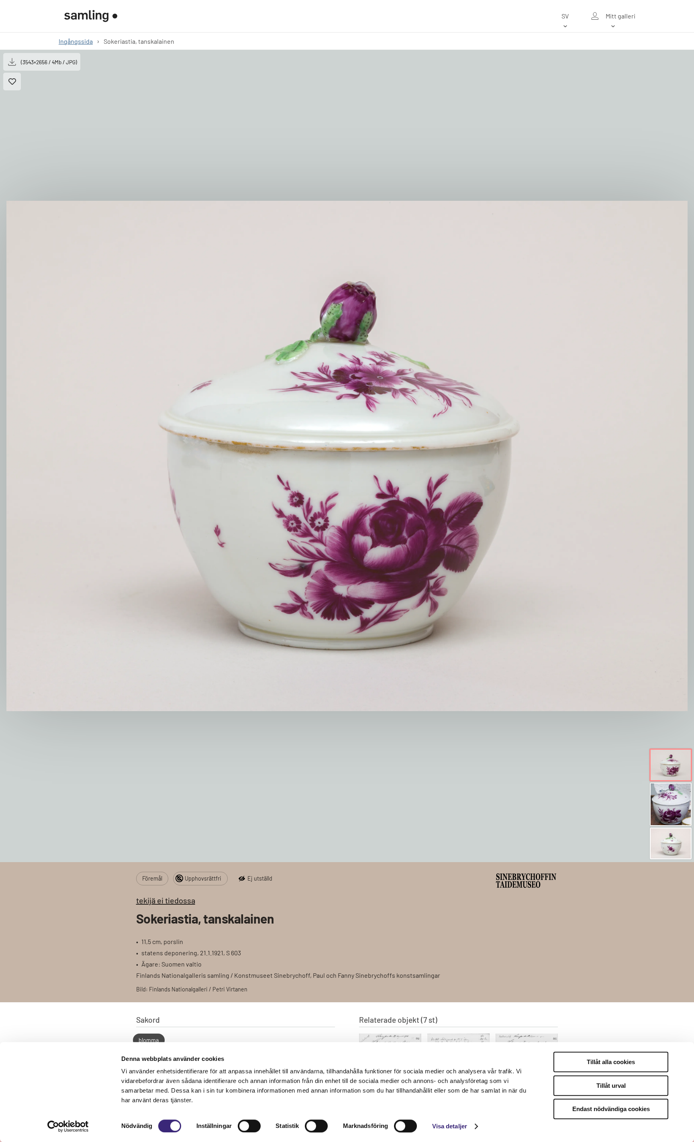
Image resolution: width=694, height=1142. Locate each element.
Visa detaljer (449, 1126)
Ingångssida (76, 41)
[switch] (249, 1126)
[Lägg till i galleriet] (12, 81)
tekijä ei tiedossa (165, 900)
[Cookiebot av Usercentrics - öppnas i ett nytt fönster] (68, 1126)
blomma (149, 1040)
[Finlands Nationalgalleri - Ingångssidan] (90, 16)
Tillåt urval (611, 1085)
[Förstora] (347, 456)
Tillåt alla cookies (611, 1061)
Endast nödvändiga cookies (611, 1108)
